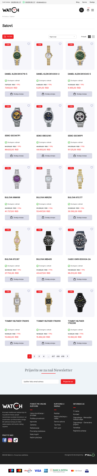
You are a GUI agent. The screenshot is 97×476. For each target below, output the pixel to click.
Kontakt (76, 414)
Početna (5, 16)
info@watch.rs (41, 2)
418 (58, 356)
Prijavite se (68, 382)
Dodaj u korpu (19, 94)
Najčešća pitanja (79, 431)
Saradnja (76, 428)
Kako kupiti (34, 434)
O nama (76, 411)
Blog (77, 2)
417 (53, 356)
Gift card (57, 428)
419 (62, 356)
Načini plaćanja (36, 437)
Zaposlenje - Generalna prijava (82, 423)
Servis (84, 2)
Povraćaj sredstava (37, 431)
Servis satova (59, 422)
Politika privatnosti (37, 418)
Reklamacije (34, 428)
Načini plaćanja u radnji (60, 417)
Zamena (33, 425)
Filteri (9, 36)
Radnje (92, 2)
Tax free (57, 425)
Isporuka (33, 422)
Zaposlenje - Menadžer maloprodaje (82, 418)
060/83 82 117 (16, 2)
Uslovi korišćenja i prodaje (37, 414)
